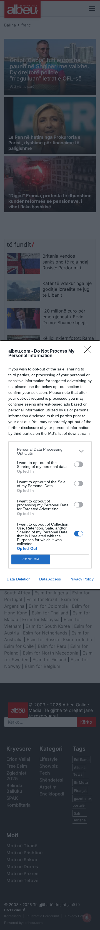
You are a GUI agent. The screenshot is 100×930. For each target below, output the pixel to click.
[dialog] (50, 465)
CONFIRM (30, 559)
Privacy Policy (81, 579)
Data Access (50, 579)
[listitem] (50, 451)
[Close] (89, 351)
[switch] (78, 464)
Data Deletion (19, 579)
